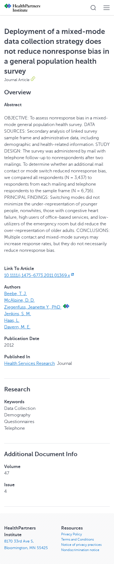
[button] (93, 7)
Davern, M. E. (17, 327)
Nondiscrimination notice (80, 550)
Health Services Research (29, 363)
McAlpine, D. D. (19, 300)
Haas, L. (11, 320)
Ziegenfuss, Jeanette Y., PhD (32, 307)
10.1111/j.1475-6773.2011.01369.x (37, 275)
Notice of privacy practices (81, 545)
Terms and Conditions (77, 539)
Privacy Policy (71, 534)
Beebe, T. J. (15, 293)
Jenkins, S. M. (17, 313)
